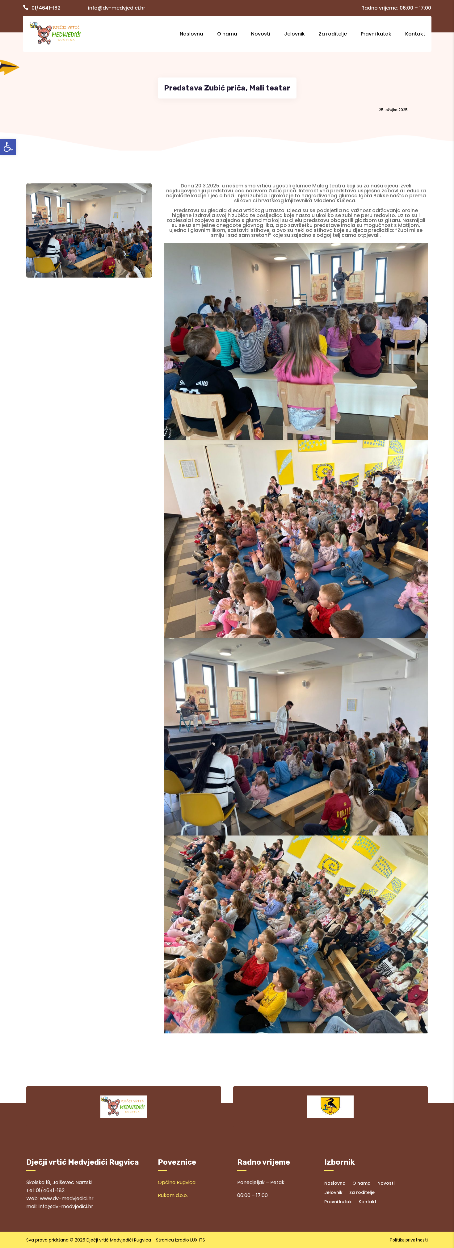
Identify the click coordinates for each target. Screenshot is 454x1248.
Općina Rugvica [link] (176, 1182)
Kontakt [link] (415, 33)
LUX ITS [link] (197, 1240)
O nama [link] (227, 33)
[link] (8, 147)
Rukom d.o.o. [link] (173, 1195)
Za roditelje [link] (333, 33)
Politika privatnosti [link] (409, 1240)
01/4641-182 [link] (46, 7)
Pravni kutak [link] (376, 33)
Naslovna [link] (191, 33)
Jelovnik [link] (294, 33)
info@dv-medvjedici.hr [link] (116, 7)
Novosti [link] (260, 33)
